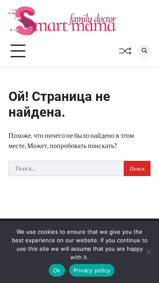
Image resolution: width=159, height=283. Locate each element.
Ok (57, 270)
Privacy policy (92, 270)
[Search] (144, 51)
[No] (148, 252)
